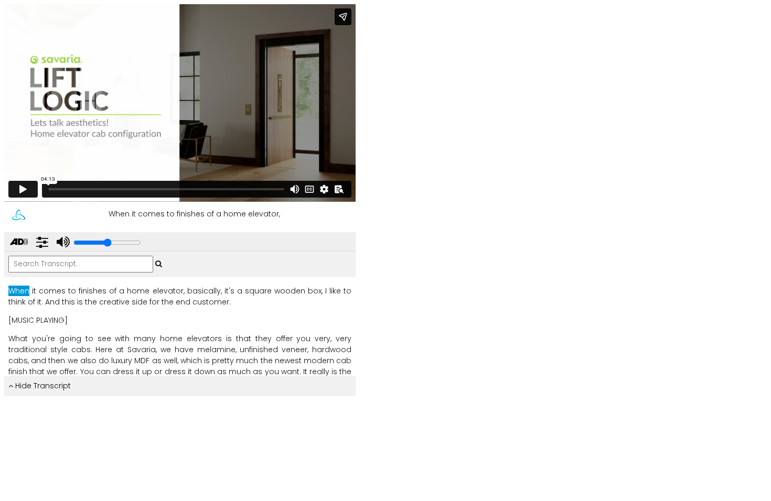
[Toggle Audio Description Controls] (19, 242)
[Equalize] (42, 242)
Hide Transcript (42, 385)
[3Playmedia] (18, 215)
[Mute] (61, 242)
